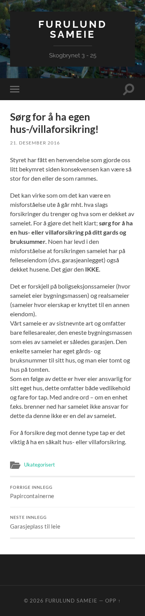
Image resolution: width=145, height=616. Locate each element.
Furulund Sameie (72, 29)
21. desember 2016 (35, 143)
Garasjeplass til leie (35, 522)
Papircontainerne (32, 492)
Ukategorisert (39, 465)
